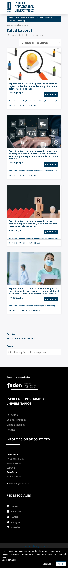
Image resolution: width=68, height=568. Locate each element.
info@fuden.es (22, 483)
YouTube (15, 527)
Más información (9, 560)
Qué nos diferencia (16, 420)
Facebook (16, 511)
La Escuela (12, 415)
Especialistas (50, 101)
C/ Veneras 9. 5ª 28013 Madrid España (15, 463)
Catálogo (11, 25)
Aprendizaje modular (17, 101)
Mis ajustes (48, 564)
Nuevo (41, 101)
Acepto (61, 564)
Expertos (29, 101)
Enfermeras (49, 238)
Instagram (16, 522)
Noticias (10, 430)
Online (36, 101)
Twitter (14, 516)
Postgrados (60, 101)
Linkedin (15, 506)
